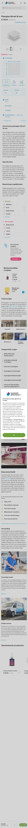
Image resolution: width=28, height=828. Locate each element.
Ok (14, 435)
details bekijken (18, 419)
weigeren (9, 419)
